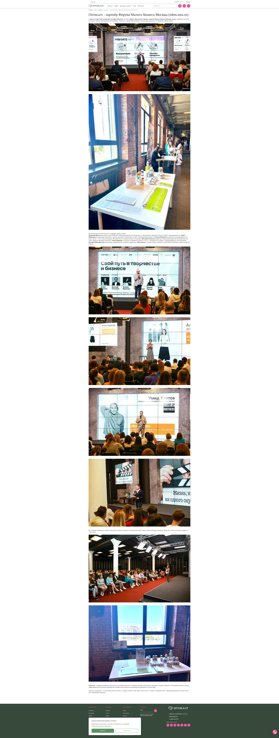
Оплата (107, 713)
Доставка (108, 710)
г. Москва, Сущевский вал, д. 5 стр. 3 (178, 713)
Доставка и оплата (125, 6)
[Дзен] (181, 725)
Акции (116, 6)
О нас (134, 6)
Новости (100, 10)
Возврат (107, 715)
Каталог (110, 6)
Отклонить (126, 730)
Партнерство (91, 713)
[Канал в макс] (167, 725)
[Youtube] (185, 725)
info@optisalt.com (173, 716)
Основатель (91, 710)
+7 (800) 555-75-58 (178, 1)
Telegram (188, 1)
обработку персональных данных (146, 715)
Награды (90, 715)
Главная (91, 10)
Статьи (124, 710)
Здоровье (125, 715)
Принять (103, 730)
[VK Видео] (188, 725)
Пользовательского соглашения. (101, 726)
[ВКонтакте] (174, 725)
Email (141, 710)
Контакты (141, 6)
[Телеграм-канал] (171, 725)
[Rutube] (178, 725)
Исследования (126, 713)
